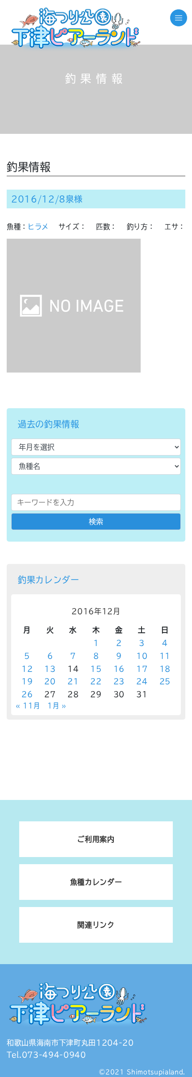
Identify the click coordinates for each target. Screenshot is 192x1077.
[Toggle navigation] (179, 18)
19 (27, 681)
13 (49, 668)
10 (141, 655)
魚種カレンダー (96, 882)
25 (165, 681)
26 (27, 694)
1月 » (57, 705)
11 (165, 655)
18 (165, 668)
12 (27, 668)
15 (95, 668)
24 (141, 681)
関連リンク (95, 924)
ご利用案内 (95, 839)
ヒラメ (38, 226)
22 (95, 681)
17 (141, 668)
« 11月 (28, 705)
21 (73, 681)
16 (119, 668)
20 (49, 681)
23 (119, 681)
